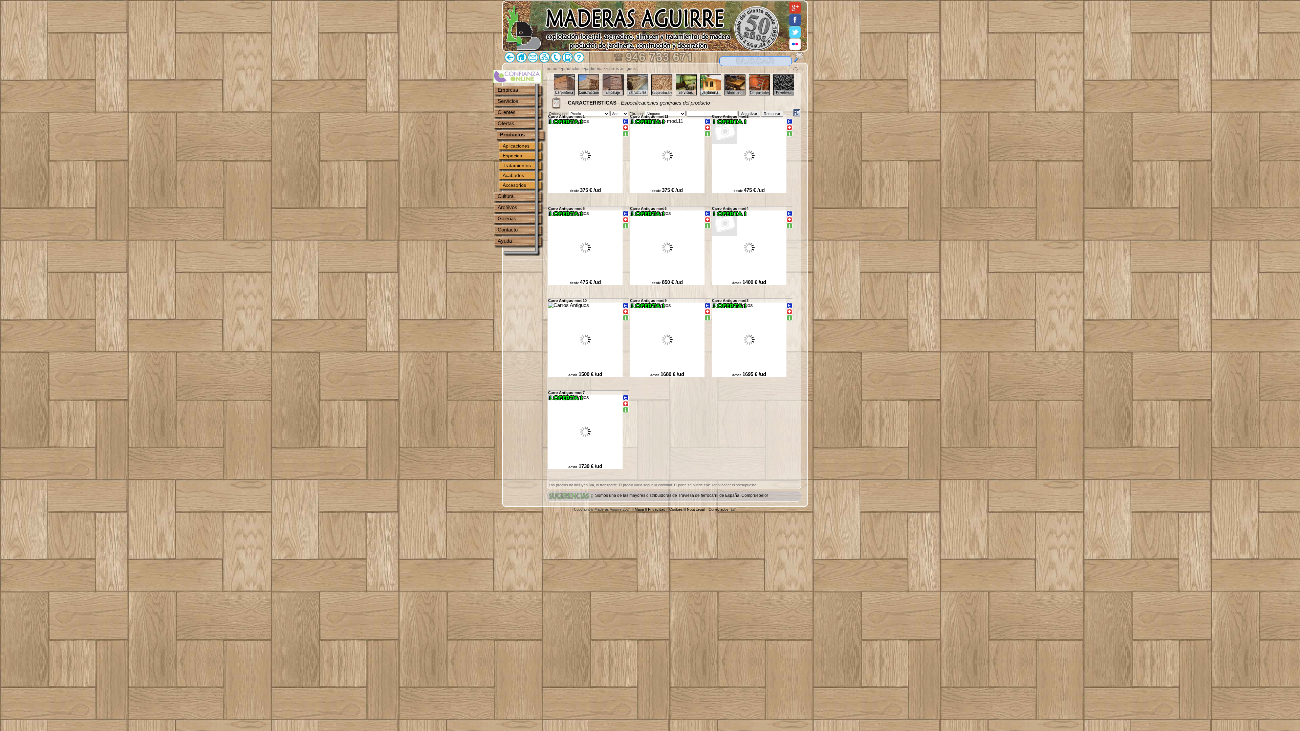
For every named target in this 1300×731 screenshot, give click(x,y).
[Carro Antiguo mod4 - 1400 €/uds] (789, 226)
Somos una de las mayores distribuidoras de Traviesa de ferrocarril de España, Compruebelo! (681, 495)
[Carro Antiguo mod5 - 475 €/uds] (626, 226)
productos (571, 68)
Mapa (639, 509)
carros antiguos (621, 68)
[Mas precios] (626, 121)
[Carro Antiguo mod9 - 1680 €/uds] (708, 318)
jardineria (594, 68)
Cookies (676, 509)
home (552, 68)
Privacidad (656, 509)
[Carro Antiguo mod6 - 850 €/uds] (708, 226)
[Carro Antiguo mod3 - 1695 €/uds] (789, 318)
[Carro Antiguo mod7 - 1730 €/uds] (626, 410)
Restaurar (772, 114)
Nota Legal (696, 509)
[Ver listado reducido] (796, 112)
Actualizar (749, 114)
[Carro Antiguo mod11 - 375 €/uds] (708, 134)
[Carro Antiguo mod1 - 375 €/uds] (626, 134)
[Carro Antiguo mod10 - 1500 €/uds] (626, 318)
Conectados (719, 509)
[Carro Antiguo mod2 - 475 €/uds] (789, 134)
